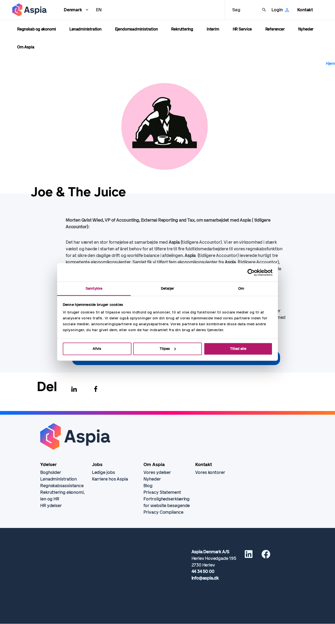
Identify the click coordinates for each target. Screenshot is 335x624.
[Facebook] (96, 389)
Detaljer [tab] (167, 288)
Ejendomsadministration (136, 29)
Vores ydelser (157, 472)
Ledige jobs (103, 472)
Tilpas (165, 348)
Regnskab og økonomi (36, 29)
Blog (148, 485)
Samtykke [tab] (94, 288)
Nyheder (306, 29)
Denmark (73, 10)
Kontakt (305, 10)
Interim (213, 29)
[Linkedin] (74, 389)
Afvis (97, 348)
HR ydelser (51, 505)
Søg (236, 10)
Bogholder (50, 472)
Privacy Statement (162, 492)
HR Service (242, 29)
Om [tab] (241, 288)
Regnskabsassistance (62, 485)
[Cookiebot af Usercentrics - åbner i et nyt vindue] (251, 272)
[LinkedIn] (249, 556)
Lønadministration (85, 29)
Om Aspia (25, 47)
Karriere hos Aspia (110, 479)
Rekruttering (182, 29)
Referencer (275, 29)
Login (277, 10)
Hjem (330, 63)
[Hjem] (29, 9)
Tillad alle (238, 348)
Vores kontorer (210, 472)
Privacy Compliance (163, 512)
